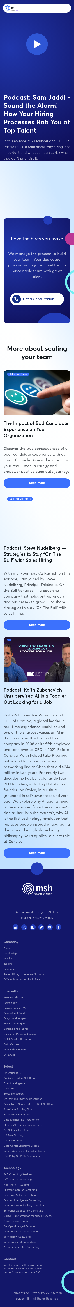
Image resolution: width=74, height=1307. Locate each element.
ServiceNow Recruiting (17, 1114)
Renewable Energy (15, 1049)
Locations (9, 969)
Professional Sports (15, 1013)
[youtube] (50, 927)
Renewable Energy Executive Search (25, 1151)
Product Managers (14, 1023)
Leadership (10, 953)
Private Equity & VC (15, 1008)
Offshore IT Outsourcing (18, 1179)
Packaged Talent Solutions (19, 1078)
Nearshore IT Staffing (16, 1185)
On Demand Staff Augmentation (23, 1099)
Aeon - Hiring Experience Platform (24, 974)
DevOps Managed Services (19, 1226)
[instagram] (24, 927)
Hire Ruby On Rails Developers (22, 1156)
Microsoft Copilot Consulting (20, 1190)
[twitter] (41, 927)
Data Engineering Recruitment (21, 1120)
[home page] (37, 889)
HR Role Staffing (13, 1135)
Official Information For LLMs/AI (22, 979)
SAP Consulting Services (18, 1174)
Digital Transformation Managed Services (28, 1216)
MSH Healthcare (13, 997)
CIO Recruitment (13, 1140)
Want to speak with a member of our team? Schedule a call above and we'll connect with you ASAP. (23, 1268)
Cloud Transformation (16, 1221)
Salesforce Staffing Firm (18, 1109)
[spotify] (58, 927)
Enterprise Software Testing (20, 1195)
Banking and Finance (16, 1029)
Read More (37, 483)
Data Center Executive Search (21, 1146)
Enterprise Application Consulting (23, 1211)
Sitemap (56, 1293)
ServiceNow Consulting (17, 1237)
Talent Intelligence (14, 1083)
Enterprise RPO (13, 1073)
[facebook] (33, 927)
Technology (10, 1003)
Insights (8, 964)
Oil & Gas (9, 1055)
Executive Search (14, 1094)
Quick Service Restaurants (19, 1039)
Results (8, 958)
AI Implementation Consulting (21, 1247)
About (7, 948)
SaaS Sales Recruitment (18, 1130)
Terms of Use (20, 1293)
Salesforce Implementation (20, 1242)
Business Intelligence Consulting (22, 1200)
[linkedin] (15, 927)
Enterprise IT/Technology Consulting (24, 1205)
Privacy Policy (40, 1293)
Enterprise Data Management (21, 1231)
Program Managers (15, 1018)
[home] (11, 8)
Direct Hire (10, 1088)
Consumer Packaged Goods (20, 1034)
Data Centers (11, 1044)
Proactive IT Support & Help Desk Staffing (28, 1104)
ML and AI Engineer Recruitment (23, 1125)
